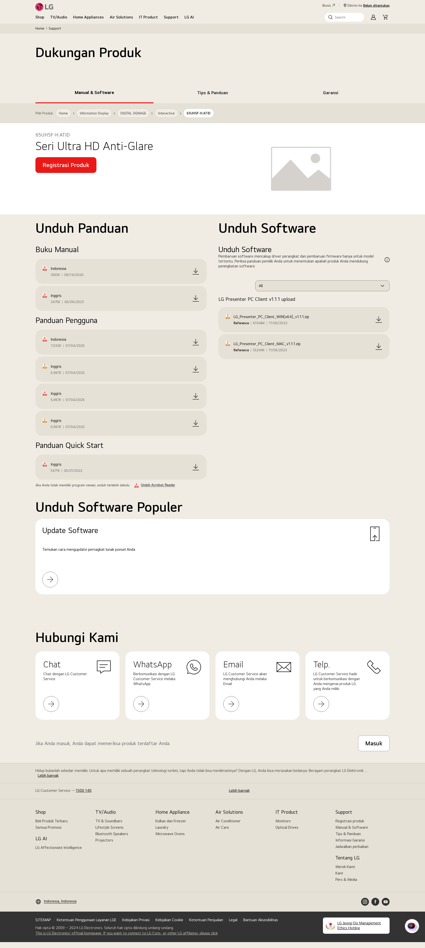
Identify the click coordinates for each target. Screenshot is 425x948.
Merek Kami (345, 866)
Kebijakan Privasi (136, 919)
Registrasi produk (349, 821)
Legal (233, 919)
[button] (344, 17)
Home (39, 28)
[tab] (94, 93)
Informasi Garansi (350, 840)
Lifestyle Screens (109, 827)
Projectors (104, 840)
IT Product (148, 17)
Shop (39, 17)
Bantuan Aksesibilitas (260, 919)
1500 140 (83, 790)
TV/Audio (58, 17)
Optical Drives (286, 827)
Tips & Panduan (348, 833)
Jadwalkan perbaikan (351, 846)
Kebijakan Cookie (169, 919)
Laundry (161, 827)
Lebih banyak (48, 775)
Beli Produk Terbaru (51, 821)
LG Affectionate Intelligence (58, 847)
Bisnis (326, 5)
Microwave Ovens (170, 833)
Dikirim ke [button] (369, 5)
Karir (339, 873)
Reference (241, 323)
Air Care (222, 827)
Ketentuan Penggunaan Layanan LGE (86, 919)
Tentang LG (347, 858)
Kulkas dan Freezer (170, 821)
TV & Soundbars (108, 821)
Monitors (283, 821)
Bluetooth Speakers (111, 833)
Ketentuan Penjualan (206, 919)
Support (171, 17)
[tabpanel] (212, 355)
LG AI (189, 17)
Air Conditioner (228, 821)
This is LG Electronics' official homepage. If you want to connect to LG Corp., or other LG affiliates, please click (126, 933)
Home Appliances (88, 17)
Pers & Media (346, 879)
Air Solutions (121, 17)
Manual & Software (351, 827)
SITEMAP (43, 919)
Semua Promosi (48, 827)
